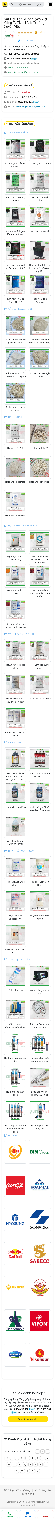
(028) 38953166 (16, 53)
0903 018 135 (23, 58)
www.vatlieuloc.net (18, 67)
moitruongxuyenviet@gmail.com (23, 63)
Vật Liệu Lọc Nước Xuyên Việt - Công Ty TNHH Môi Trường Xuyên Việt (26, 5)
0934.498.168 (21, 1408)
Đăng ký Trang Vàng (19, 1490)
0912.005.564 (44, 1408)
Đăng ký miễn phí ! (28, 1419)
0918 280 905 (32, 53)
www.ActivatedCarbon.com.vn (24, 72)
